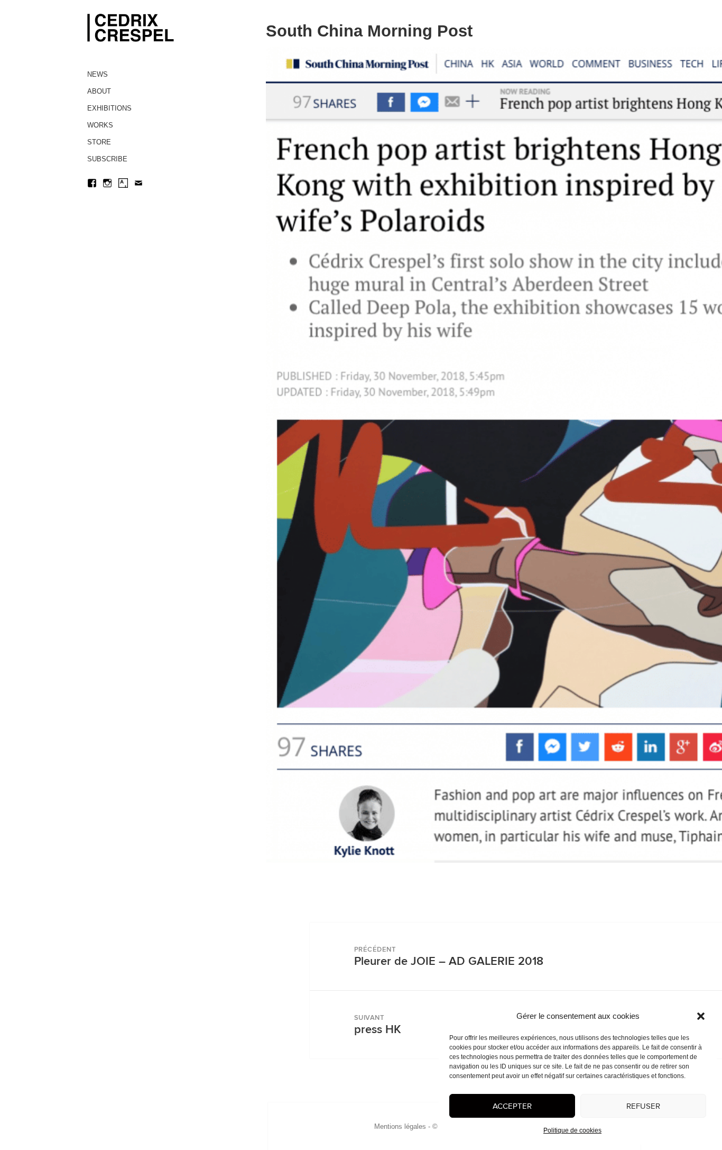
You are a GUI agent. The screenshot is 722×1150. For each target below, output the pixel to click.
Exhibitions (109, 108)
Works (100, 125)
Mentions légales (400, 1126)
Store (99, 142)
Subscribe (107, 159)
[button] (701, 1016)
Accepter (512, 1106)
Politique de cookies (572, 1130)
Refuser (643, 1106)
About (99, 91)
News (97, 74)
